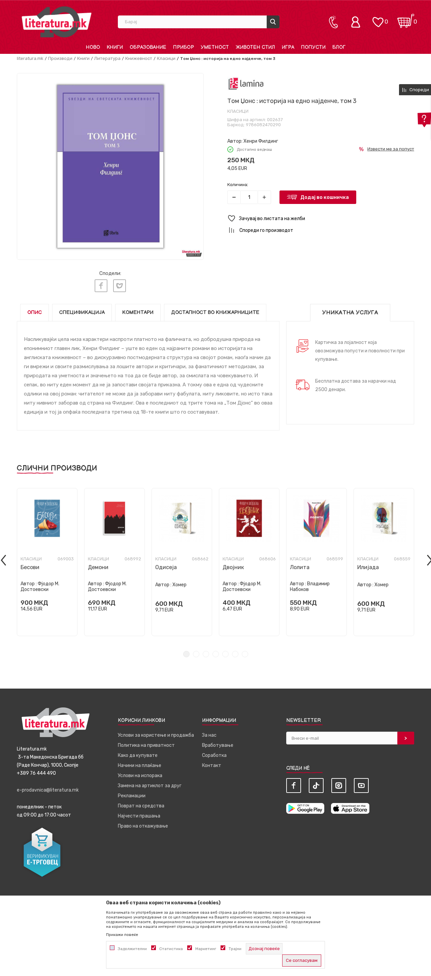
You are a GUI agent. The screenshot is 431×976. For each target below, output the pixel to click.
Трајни (235, 949)
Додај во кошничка (324, 197)
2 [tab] (196, 654)
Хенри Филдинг (260, 141)
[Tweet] (119, 285)
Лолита (299, 567)
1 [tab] (186, 654)
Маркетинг (205, 949)
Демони (98, 567)
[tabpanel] (47, 562)
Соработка (214, 755)
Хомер (179, 585)
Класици (166, 58)
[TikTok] (316, 785)
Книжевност (138, 58)
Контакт (211, 765)
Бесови (30, 567)
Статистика (171, 949)
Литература (107, 58)
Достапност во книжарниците (215, 312)
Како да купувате (138, 755)
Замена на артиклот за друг (149, 786)
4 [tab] (215, 654)
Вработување (217, 745)
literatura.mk (30, 58)
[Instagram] (338, 785)
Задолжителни (132, 949)
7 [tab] (245, 654)
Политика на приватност (146, 745)
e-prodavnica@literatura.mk (48, 790)
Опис (34, 312)
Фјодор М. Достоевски (40, 586)
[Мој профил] (357, 21)
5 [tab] (225, 654)
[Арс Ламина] (246, 83)
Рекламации (131, 796)
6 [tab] (235, 654)
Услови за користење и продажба (156, 735)
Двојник (233, 567)
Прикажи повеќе (122, 935)
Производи (60, 58)
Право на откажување (143, 826)
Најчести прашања (139, 816)
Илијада (368, 567)
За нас (209, 735)
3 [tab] (206, 654)
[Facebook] (101, 285)
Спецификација (82, 312)
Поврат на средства (141, 806)
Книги (83, 58)
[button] (320, 218)
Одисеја (166, 567)
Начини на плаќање (139, 765)
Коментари (138, 312)
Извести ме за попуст (390, 148)
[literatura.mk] (56, 22)
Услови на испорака (140, 775)
